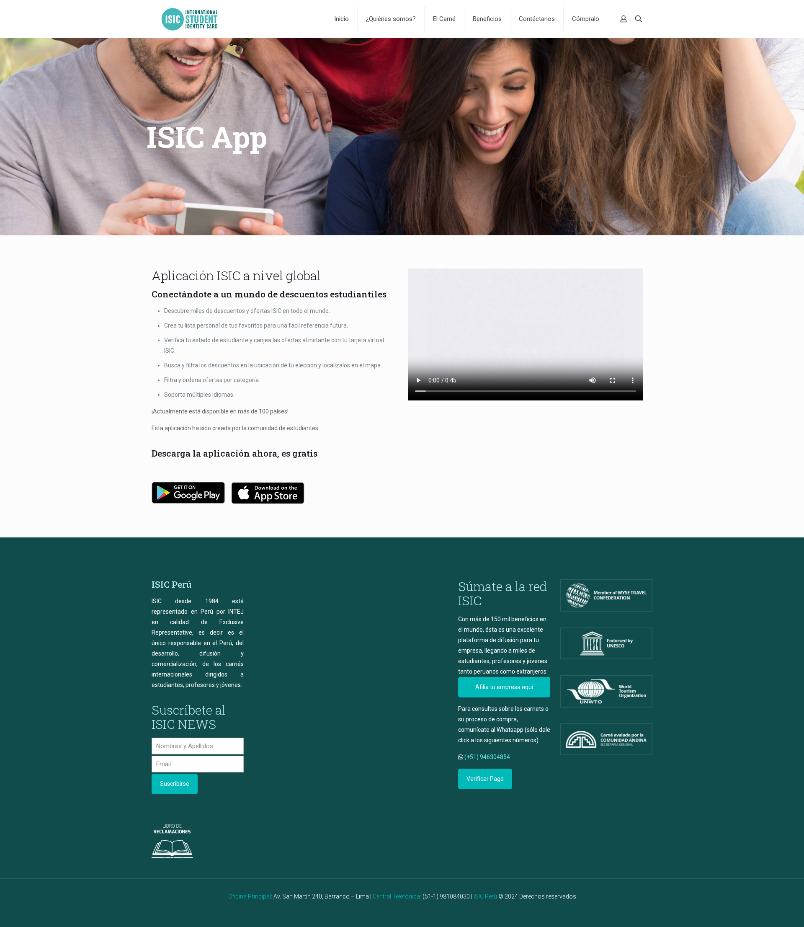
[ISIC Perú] (189, 19)
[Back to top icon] (764, 910)
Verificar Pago (485, 778)
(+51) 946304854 (487, 757)
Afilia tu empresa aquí (504, 687)
